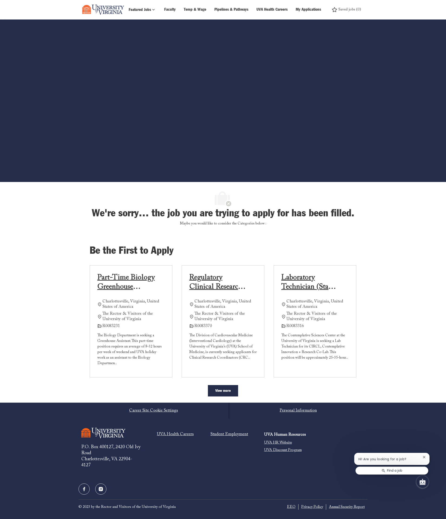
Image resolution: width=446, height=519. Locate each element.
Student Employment (229, 434)
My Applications (308, 9)
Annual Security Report (347, 507)
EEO (291, 507)
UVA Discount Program (283, 450)
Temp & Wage (195, 9)
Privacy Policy (312, 507)
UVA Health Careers (272, 9)
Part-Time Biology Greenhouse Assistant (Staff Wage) (126, 283)
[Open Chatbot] (422, 482)
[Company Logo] (103, 10)
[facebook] (84, 489)
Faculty (170, 9)
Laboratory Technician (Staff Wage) (307, 283)
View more (223, 390)
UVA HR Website (278, 442)
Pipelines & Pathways (231, 9)
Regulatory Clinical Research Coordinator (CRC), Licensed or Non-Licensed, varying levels (216, 283)
